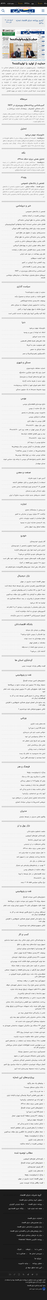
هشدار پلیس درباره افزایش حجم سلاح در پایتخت (28, 250)
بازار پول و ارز (23, 826)
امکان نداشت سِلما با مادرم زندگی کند (32, 789)
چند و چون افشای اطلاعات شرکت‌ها (33, 434)
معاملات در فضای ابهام (37, 643)
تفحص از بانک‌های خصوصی (32, 183)
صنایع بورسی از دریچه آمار (36, 442)
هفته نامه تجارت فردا (35, 1208)
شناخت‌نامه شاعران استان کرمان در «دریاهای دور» (28, 798)
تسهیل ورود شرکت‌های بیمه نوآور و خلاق (31, 944)
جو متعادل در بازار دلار (37, 861)
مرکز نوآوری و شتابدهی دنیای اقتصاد (29, 1227)
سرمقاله (23, 99)
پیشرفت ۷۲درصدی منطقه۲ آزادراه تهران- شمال (29, 953)
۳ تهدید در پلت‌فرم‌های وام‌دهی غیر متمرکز (30, 865)
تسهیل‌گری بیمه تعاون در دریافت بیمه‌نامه (31, 981)
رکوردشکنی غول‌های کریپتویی (35, 836)
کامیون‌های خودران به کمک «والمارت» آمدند (30, 611)
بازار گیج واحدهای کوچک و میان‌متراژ (32, 377)
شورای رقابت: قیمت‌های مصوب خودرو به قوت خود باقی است (24, 558)
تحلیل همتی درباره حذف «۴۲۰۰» (31, 159)
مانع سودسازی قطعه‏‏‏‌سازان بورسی (34, 404)
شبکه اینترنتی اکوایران (16, 1204)
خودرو (23, 536)
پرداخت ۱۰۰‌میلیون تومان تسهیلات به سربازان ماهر (28, 305)
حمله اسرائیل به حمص (37, 349)
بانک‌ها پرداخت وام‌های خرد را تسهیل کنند (31, 857)
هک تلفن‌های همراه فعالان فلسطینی (32, 341)
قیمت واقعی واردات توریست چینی (33, 666)
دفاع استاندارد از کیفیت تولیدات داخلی (32, 518)
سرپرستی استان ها (36, 1253)
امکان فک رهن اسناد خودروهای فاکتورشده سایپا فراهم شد (25, 567)
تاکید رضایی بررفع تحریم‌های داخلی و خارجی (30, 241)
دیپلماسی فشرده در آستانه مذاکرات (33, 216)
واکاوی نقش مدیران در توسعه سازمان (32, 817)
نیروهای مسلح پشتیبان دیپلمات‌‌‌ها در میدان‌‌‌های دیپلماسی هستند (25, 276)
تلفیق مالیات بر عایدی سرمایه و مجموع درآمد (30, 296)
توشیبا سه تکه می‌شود (37, 603)
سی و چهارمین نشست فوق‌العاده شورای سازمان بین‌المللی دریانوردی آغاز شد (25, 1046)
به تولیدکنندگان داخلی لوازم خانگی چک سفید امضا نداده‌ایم (24, 940)
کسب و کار (24, 934)
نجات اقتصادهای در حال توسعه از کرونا (31, 874)
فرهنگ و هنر (23, 766)
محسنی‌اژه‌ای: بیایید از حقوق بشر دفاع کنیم (30, 233)
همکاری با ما (21, 1253)
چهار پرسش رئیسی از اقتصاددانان (34, 267)
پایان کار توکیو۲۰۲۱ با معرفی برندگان (32, 781)
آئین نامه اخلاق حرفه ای (34, 1268)
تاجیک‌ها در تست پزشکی (36, 749)
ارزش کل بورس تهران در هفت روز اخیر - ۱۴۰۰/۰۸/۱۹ (27, 429)
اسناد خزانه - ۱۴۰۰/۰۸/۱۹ (37, 438)
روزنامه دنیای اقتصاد (35, 1204)
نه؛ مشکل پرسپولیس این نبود (35, 736)
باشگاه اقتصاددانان (24, 624)
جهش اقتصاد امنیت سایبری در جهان (32, 581)
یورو (28, 3)
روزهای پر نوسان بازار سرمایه (35, 630)
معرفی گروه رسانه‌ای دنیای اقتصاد (30, 1200)
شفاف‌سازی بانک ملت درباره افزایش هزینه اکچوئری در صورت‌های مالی (27, 975)
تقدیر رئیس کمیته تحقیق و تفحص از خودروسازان (28, 546)
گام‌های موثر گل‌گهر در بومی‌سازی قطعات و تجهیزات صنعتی (25, 970)
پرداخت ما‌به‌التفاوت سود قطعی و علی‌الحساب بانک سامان (25, 1002)
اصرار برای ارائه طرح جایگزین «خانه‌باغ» (32, 372)
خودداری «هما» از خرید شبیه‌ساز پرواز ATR (31, 1032)
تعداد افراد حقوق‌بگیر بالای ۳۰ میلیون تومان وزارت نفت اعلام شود (24, 690)
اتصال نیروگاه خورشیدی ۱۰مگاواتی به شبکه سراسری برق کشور (24, 1064)
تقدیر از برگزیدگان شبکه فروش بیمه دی (31, 1013)
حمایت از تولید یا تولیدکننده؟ (28, 64)
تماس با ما (38, 1249)
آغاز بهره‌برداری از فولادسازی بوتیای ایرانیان (31, 949)
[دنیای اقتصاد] (23, 10)
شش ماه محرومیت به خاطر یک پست (32, 753)
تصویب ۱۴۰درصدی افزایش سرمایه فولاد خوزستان (28, 957)
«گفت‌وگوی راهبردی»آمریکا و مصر (34, 353)
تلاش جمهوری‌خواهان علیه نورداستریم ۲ (31, 709)
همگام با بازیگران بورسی (37, 417)
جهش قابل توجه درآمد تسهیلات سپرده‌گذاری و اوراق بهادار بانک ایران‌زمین (25, 1007)
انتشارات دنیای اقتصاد (34, 1218)
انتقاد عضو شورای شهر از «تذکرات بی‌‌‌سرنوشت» (29, 385)
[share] (19, 1274)
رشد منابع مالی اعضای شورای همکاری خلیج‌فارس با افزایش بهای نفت (25, 703)
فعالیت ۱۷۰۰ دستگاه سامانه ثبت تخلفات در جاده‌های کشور (25, 1041)
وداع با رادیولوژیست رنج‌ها (36, 772)
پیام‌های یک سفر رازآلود (35, 1083)
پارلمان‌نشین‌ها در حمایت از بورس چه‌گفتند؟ (30, 451)
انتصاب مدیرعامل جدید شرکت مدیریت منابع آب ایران (27, 495)
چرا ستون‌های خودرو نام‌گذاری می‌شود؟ (31, 554)
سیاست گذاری (23, 286)
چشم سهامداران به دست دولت (34, 638)
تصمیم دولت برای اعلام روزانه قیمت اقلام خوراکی (28, 228)
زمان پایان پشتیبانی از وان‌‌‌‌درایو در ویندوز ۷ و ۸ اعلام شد (26, 607)
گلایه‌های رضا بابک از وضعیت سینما (33, 785)
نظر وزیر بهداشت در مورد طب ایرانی (32, 254)
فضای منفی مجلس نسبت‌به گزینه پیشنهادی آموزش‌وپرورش (25, 224)
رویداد (23, 177)
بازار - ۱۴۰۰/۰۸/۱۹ (39, 878)
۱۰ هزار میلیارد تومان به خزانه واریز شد (32, 853)
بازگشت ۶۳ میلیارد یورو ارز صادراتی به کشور (30, 514)
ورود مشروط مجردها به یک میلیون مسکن (30, 389)
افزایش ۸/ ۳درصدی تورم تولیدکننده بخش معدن (28, 487)
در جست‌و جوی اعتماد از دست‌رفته (33, 647)
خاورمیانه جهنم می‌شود (34, 134)
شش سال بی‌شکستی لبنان (36, 745)
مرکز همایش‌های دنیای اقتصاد (32, 1222)
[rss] (23, 1274)
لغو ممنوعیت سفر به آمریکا (36, 345)
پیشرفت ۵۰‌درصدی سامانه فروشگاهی (32, 301)
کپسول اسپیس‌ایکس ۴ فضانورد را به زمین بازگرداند (27, 615)
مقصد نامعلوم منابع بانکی (36, 831)
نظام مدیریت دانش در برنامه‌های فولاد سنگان (29, 998)
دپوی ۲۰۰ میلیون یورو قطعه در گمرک (32, 563)
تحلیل (24, 129)
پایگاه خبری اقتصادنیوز (16, 1208)
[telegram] (28, 1274)
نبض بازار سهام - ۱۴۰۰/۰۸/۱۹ (35, 425)
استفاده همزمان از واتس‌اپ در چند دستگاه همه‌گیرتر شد (26, 598)
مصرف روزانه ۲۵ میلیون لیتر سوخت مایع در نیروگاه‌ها (26, 685)
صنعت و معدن (23, 472)
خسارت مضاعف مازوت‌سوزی (36, 368)
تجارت (24, 504)
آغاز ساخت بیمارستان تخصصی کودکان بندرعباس (29, 1060)
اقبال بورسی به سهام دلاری (36, 421)
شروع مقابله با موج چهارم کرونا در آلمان (31, 309)
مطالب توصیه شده (23, 1153)
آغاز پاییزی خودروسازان (37, 541)
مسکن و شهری (23, 362)
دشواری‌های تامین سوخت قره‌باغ (34, 681)
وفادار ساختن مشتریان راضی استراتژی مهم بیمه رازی (27, 1017)
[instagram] (37, 1274)
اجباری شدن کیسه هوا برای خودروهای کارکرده (29, 550)
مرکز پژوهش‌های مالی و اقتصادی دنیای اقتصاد (26, 1231)
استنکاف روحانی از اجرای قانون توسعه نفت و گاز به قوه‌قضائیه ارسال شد (27, 697)
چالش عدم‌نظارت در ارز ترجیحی (34, 844)
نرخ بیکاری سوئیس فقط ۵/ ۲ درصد (33, 882)
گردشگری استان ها (23, 660)
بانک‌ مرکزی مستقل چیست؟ (33, 1087)
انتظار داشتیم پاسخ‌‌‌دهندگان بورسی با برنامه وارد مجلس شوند (24, 459)
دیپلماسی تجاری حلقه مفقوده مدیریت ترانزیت (29, 1036)
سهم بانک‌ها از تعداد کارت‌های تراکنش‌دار (31, 993)
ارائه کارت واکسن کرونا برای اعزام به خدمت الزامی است (26, 313)
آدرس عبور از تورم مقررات (36, 478)
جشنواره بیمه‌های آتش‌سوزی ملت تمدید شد (30, 1021)
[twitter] (32, 1274)
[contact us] (15, 1274)
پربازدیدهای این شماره (23, 1077)
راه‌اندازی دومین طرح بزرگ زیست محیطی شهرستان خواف (25, 985)
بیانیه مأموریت (23, 1263)
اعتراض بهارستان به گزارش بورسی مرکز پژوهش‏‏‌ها (28, 446)
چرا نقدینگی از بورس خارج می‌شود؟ (33, 634)
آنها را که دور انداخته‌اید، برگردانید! (33, 793)
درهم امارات (6, 3)
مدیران (23, 811)
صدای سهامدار (40, 463)
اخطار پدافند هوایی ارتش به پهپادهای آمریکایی (29, 245)
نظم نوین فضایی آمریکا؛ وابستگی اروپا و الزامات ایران (25, 1095)
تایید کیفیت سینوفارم (38, 258)
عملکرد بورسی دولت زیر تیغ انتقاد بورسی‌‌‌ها (30, 455)
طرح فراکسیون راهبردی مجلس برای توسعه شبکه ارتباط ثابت (25, 586)
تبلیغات (28, 1249)
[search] (3, 10)
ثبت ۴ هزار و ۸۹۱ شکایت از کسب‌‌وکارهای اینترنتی (28, 590)
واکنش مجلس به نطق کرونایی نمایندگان (31, 220)
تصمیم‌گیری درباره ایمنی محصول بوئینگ (31, 1052)
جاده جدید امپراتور (38, 337)
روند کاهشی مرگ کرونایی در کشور (33, 262)
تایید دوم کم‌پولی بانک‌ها (36, 840)
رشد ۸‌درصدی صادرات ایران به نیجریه (32, 522)
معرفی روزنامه (37, 1263)
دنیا (23, 322)
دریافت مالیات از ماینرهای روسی (34, 869)
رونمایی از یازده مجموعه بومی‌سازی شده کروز (29, 1069)
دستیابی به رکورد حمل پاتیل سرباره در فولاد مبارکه (28, 965)
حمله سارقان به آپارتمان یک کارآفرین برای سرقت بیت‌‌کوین (25, 594)
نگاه (23, 153)
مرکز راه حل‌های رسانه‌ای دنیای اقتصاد (29, 1235)
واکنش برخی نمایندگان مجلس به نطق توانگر (30, 237)
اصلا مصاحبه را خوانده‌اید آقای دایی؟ (32, 758)
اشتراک (19, 1249)
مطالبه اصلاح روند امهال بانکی (35, 527)
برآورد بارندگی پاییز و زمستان (35, 491)
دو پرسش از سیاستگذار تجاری (35, 510)
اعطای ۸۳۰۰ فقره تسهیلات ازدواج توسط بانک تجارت (27, 989)
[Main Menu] (43, 10)
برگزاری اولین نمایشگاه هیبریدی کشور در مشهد (29, 1056)
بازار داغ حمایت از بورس (37, 408)
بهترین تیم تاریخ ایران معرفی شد (33, 741)
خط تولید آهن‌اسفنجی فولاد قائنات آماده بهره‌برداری (27, 961)
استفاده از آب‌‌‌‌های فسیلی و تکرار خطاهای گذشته (29, 482)
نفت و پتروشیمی (23, 675)
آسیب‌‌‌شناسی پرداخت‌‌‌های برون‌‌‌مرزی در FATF (26, 105)
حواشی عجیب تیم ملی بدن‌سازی (34, 732)
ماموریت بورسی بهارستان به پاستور (33, 413)
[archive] (10, 1274)
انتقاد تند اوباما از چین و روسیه (34, 332)
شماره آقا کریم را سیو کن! (36, 728)
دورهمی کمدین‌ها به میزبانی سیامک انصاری (30, 802)
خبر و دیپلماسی (23, 206)
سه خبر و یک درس (36, 1091)
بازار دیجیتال (23, 576)
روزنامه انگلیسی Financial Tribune (30, 1239)
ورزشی (23, 718)
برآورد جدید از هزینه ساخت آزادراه (33, 381)
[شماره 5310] (23, 44)
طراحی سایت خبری (37, 1289)
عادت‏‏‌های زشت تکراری (38, 724)
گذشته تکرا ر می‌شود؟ (37, 651)
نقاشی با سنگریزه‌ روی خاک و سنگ (33, 777)
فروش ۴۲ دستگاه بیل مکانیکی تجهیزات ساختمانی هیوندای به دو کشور (24, 1026)
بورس (23, 398)
